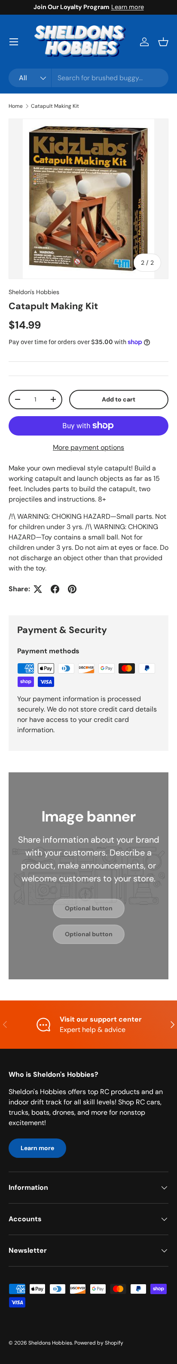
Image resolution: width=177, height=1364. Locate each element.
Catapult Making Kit (55, 106)
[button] (163, 41)
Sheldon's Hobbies (34, 292)
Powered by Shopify (98, 1342)
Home (16, 106)
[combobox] (88, 78)
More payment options (88, 447)
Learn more (127, 7)
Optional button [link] (89, 908)
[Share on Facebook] (55, 589)
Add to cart (118, 399)
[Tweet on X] (37, 589)
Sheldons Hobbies (50, 1342)
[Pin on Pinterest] (72, 589)
